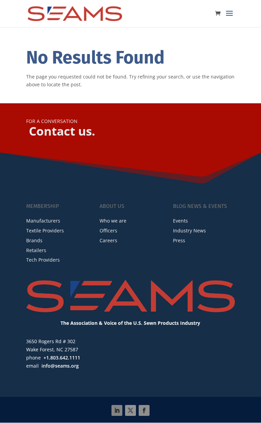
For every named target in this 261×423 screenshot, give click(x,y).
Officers (108, 230)
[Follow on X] (130, 410)
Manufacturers (43, 220)
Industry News (189, 230)
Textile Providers (45, 230)
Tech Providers (43, 260)
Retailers (36, 250)
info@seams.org (60, 366)
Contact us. (62, 131)
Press (179, 240)
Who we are (113, 220)
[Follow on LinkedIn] (116, 410)
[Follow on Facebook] (144, 410)
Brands (34, 240)
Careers (108, 240)
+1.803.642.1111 (62, 357)
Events (180, 220)
